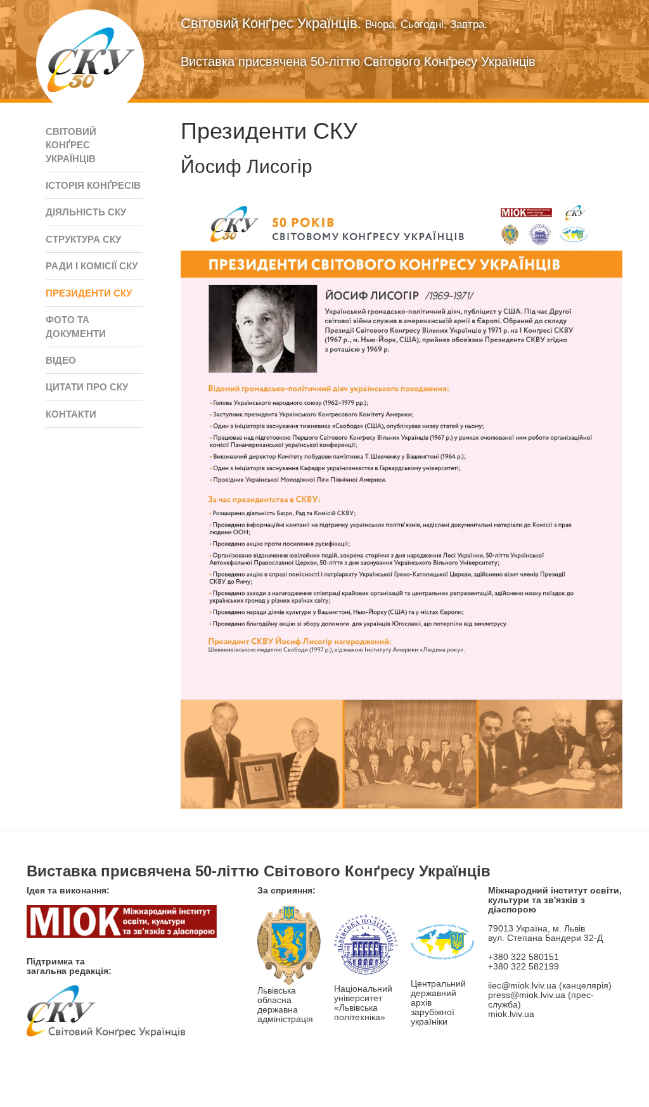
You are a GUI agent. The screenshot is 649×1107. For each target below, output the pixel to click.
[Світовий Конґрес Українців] (90, 63)
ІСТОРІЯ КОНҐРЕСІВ (93, 185)
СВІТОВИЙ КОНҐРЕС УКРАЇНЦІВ (71, 145)
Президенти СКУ (89, 293)
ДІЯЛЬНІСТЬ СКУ (86, 212)
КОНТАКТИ (71, 414)
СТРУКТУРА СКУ (83, 239)
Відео (61, 360)
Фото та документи (76, 326)
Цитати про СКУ (87, 386)
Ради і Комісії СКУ (92, 265)
